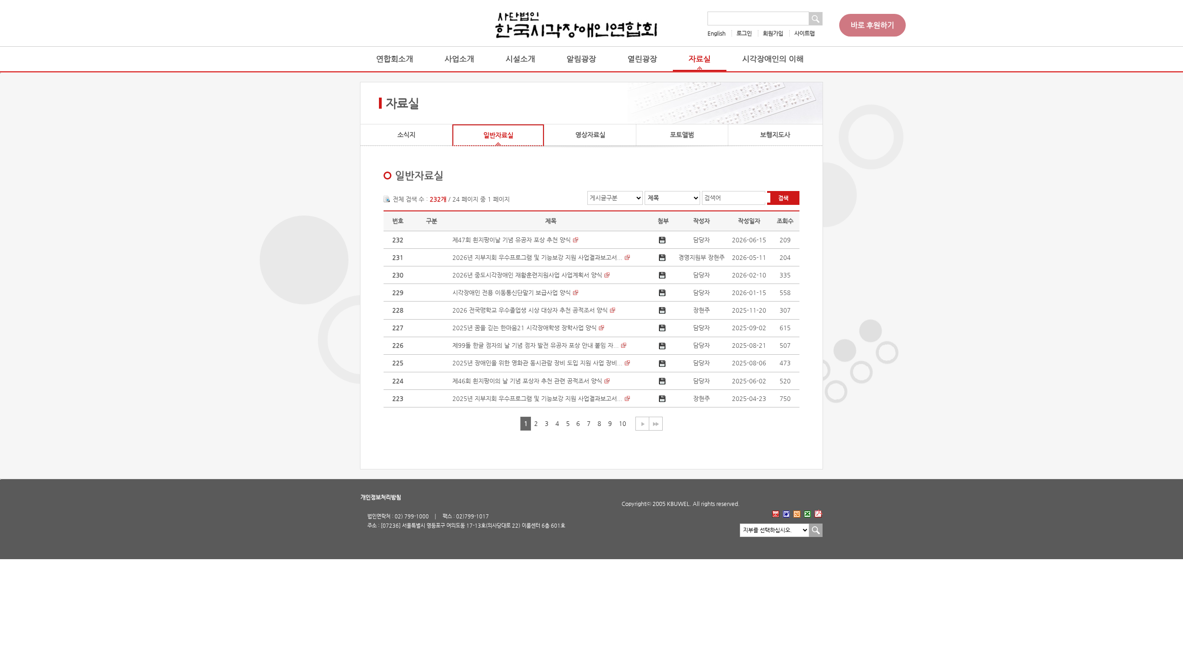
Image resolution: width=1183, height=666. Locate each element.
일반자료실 (498, 135)
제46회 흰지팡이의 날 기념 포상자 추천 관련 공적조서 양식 (527, 380)
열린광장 (642, 59)
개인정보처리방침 (380, 497)
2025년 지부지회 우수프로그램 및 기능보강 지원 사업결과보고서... (537, 398)
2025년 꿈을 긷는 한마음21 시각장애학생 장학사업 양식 (524, 327)
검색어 (712, 197)
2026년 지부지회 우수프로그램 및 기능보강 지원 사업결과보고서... (537, 257)
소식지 (406, 134)
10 (622, 423)
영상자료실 (590, 134)
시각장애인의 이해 (773, 59)
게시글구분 (603, 197)
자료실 (700, 59)
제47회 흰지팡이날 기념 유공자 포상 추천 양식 (511, 239)
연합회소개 (394, 59)
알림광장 (581, 59)
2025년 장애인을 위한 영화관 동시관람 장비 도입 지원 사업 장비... (537, 362)
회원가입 (773, 33)
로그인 (744, 33)
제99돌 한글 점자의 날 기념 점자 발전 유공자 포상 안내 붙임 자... (535, 345)
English (716, 33)
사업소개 (459, 59)
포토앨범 (682, 134)
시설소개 (520, 59)
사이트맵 (804, 33)
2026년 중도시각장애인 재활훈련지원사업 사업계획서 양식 (527, 274)
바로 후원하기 (872, 25)
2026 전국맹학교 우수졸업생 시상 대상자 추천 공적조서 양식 (530, 310)
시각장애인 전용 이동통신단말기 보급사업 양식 (511, 292)
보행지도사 (775, 134)
